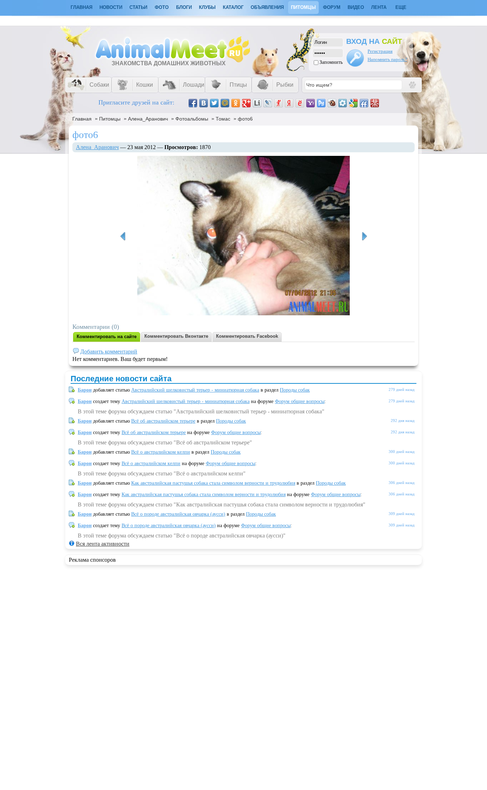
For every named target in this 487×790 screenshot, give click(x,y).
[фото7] (122, 236)
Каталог (233, 7)
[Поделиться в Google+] (246, 103)
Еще (400, 7)
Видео (356, 7)
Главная (82, 119)
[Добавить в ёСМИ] (300, 103)
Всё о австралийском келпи (160, 452)
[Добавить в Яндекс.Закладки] (289, 103)
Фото (162, 7)
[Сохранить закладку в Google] (353, 103)
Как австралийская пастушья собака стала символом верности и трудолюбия (213, 483)
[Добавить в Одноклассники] (235, 103)
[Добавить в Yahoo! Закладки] (310, 103)
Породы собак (295, 390)
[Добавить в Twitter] (214, 103)
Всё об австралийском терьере (163, 421)
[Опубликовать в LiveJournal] (267, 103)
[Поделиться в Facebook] (193, 103)
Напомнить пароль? (387, 59)
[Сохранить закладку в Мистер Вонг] (374, 103)
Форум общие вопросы (299, 401)
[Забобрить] (332, 103)
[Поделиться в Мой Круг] (342, 103)
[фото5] (364, 236)
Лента (378, 7)
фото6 (245, 119)
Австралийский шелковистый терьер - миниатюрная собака (195, 390)
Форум (331, 7)
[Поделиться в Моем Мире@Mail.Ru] (225, 103)
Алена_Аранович (148, 119)
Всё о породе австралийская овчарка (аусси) (178, 514)
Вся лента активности (102, 544)
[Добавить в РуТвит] (321, 103)
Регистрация (380, 51)
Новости (110, 7)
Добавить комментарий (108, 351)
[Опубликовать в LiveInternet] (257, 103)
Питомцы (303, 7)
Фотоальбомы (191, 119)
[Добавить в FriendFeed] (364, 103)
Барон (85, 390)
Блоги (184, 7)
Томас (223, 119)
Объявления (267, 7)
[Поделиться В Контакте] (203, 103)
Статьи (138, 7)
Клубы (207, 7)
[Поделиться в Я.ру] (278, 103)
